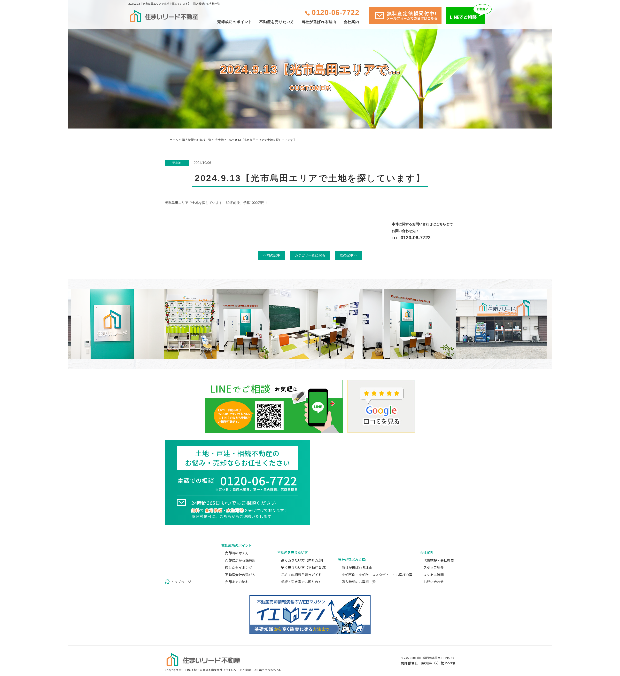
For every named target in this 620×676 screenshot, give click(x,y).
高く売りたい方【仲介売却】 (303, 560)
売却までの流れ (237, 581)
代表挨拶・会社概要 (438, 560)
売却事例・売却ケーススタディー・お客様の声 (377, 574)
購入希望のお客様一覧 (196, 140)
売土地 (219, 140)
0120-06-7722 (335, 12)
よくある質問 (433, 574)
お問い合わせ (433, 581)
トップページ (181, 581)
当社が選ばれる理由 (319, 22)
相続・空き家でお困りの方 (301, 581)
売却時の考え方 (237, 552)
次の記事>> (348, 255)
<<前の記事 (271, 255)
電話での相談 (238, 483)
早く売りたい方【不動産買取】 (304, 567)
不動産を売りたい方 (276, 22)
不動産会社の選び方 (240, 574)
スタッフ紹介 (433, 567)
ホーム (174, 140)
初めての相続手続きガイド (301, 574)
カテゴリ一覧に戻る (310, 255)
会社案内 (351, 22)
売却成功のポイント (234, 22)
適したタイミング (238, 567)
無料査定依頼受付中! (412, 15)
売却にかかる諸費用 (240, 560)
